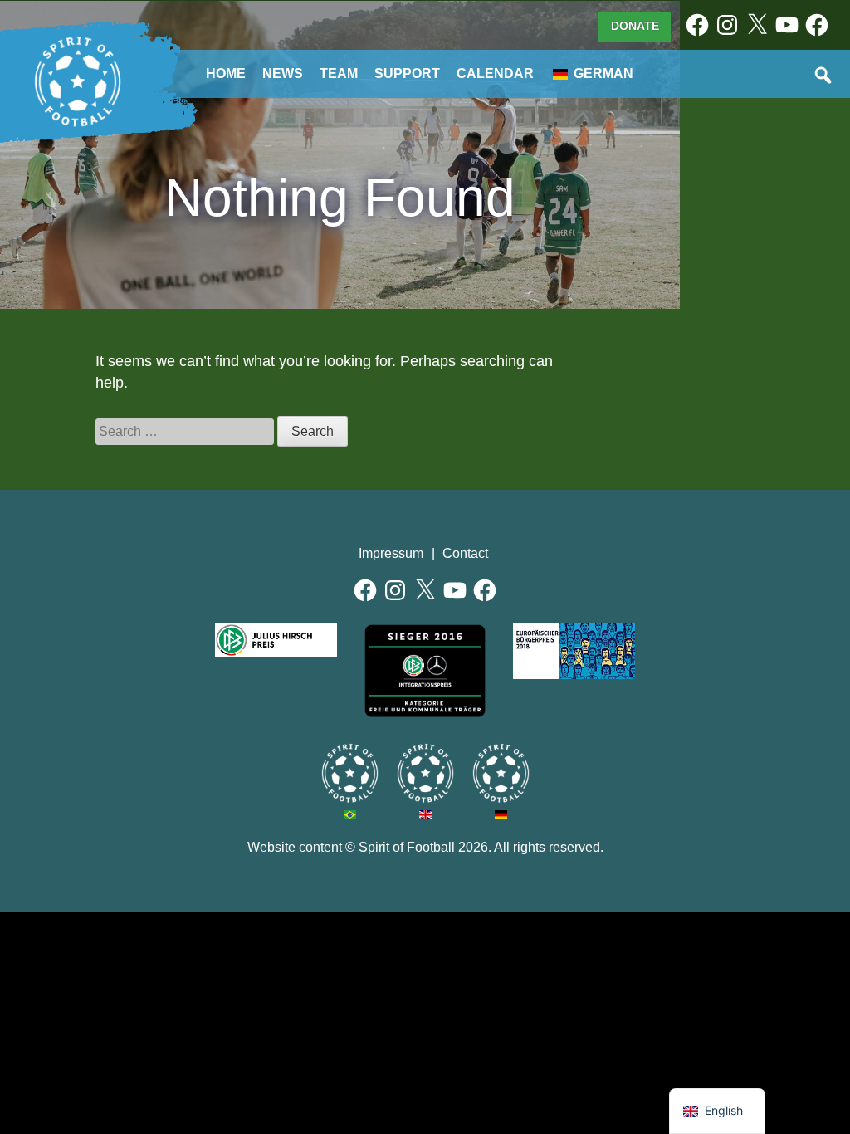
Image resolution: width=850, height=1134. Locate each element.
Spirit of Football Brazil (350, 773)
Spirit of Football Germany (501, 773)
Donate (635, 25)
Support (407, 73)
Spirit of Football (407, 847)
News (282, 73)
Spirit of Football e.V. (78, 82)
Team (339, 73)
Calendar (495, 73)
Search (824, 76)
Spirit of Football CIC (425, 773)
